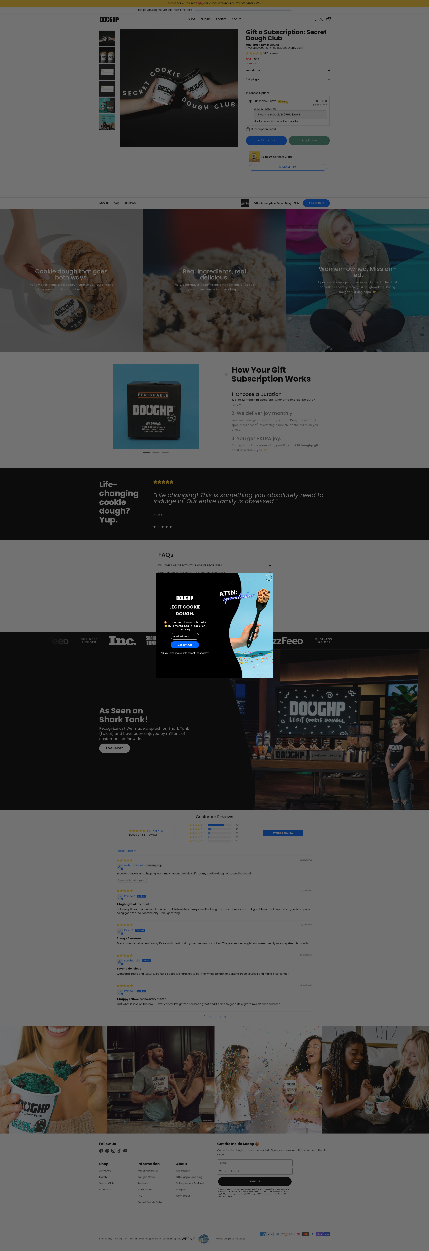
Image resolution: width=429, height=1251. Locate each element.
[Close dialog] (269, 578)
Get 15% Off (185, 644)
